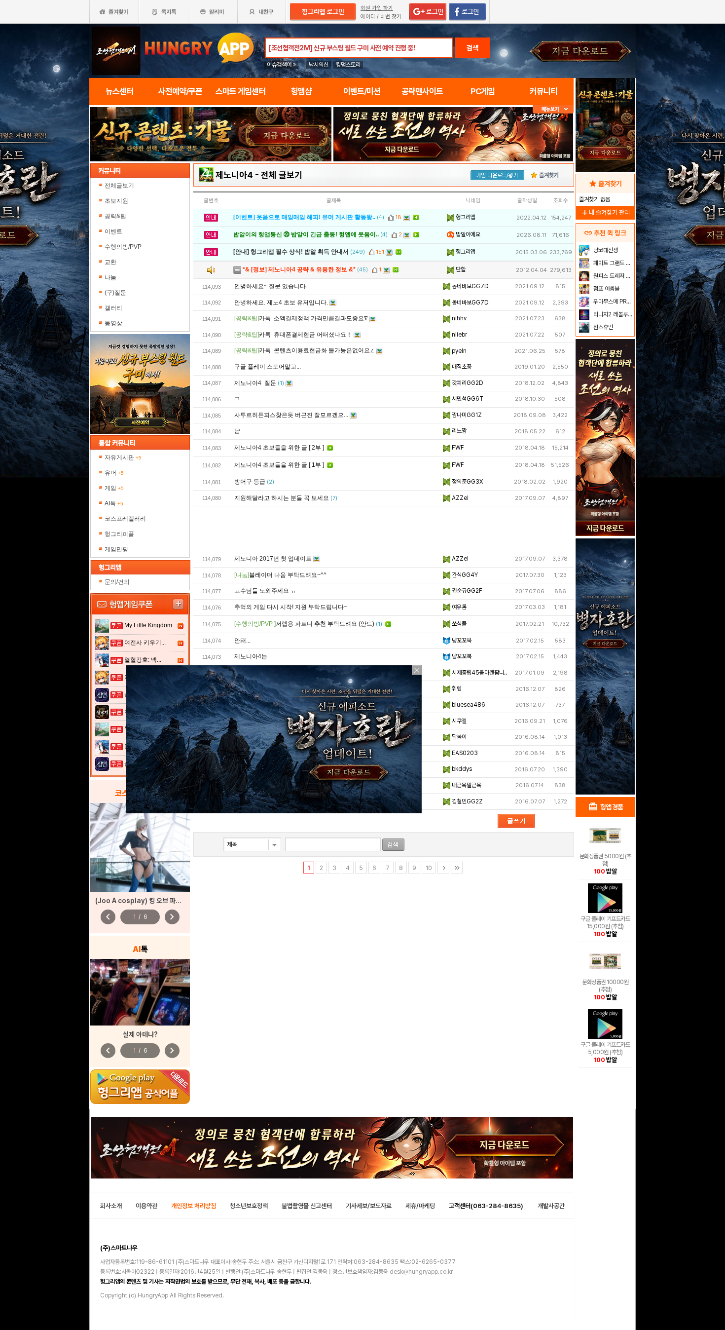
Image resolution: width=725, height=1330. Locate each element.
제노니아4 (234, 175)
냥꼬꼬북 (460, 640)
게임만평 (116, 549)
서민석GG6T (466, 398)
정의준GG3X (466, 481)
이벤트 (113, 231)
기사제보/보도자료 (369, 1206)
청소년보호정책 (249, 1206)
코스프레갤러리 (125, 518)
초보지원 (116, 200)
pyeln (458, 350)
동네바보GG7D (469, 286)
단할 (460, 269)
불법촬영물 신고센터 (307, 1206)
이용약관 (146, 1206)
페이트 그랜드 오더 (613, 263)
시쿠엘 (458, 721)
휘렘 (456, 688)
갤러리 (113, 307)
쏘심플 (458, 623)
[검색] (393, 844)
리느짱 (458, 430)
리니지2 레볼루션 (612, 314)
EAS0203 (464, 753)
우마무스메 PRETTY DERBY (613, 301)
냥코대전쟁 (605, 250)
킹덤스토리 (348, 64)
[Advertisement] (210, 188)
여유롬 (458, 607)
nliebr (458, 334)
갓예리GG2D (466, 383)
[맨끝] (457, 868)
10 (429, 868)
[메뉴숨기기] (553, 109)
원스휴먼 (602, 327)
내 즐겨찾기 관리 (605, 212)
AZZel (459, 497)
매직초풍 (460, 366)
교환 (110, 262)
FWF (457, 447)
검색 (472, 48)
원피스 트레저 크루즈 (613, 275)
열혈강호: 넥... (142, 659)
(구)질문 (115, 292)
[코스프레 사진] (140, 847)
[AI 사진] (140, 992)
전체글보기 (119, 185)
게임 (114, 488)
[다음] (443, 868)
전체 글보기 (281, 175)
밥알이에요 (467, 234)
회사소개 (111, 1206)
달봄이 (458, 736)
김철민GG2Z (466, 801)
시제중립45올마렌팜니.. (478, 672)
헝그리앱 (464, 217)
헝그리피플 (119, 534)
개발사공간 (551, 1206)
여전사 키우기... (145, 642)
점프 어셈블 (605, 288)
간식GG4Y (464, 574)
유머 (114, 472)
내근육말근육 (465, 785)
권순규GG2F (466, 590)
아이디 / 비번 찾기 (381, 16)
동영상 (113, 323)
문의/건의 (117, 581)
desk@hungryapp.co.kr (421, 1271)
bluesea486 (467, 704)
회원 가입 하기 (377, 8)
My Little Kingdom (148, 625)
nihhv (458, 318)
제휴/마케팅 (420, 1206)
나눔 (110, 277)
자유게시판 (123, 457)
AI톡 (114, 503)
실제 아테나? (140, 1034)
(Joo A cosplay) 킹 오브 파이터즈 (144, 901)
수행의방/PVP (123, 246)
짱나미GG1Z (466, 415)
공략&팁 (115, 216)
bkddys (461, 768)
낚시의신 (318, 64)
